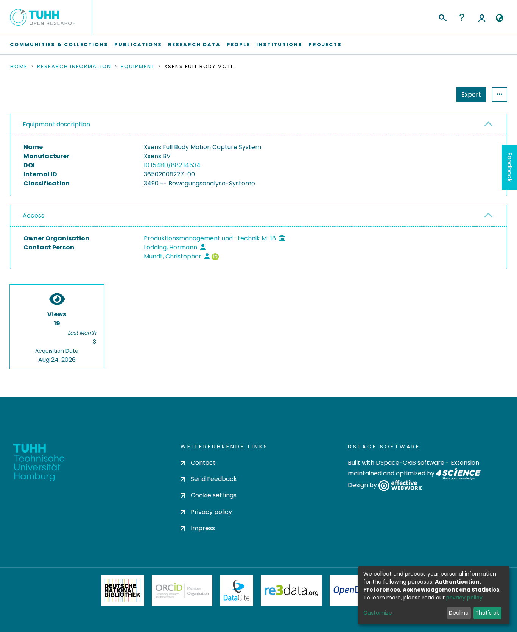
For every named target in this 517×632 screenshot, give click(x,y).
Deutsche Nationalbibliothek (122, 590)
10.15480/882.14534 (172, 165)
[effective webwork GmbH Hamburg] (400, 485)
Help (461, 17)
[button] (499, 18)
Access (33, 215)
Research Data (194, 44)
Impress (203, 528)
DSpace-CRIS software (410, 462)
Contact (203, 462)
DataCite (237, 590)
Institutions (279, 44)
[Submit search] (442, 16)
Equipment (138, 66)
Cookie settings (214, 495)
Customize (377, 612)
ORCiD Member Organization (182, 590)
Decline (459, 612)
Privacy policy (211, 511)
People (238, 44)
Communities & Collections (59, 44)
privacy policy (464, 597)
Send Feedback (214, 479)
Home (19, 66)
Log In (482, 17)
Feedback (509, 167)
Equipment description (56, 124)
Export (471, 94)
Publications (138, 44)
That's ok (487, 612)
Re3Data (291, 590)
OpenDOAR (355, 590)
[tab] (258, 124)
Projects (325, 44)
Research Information (74, 66)
